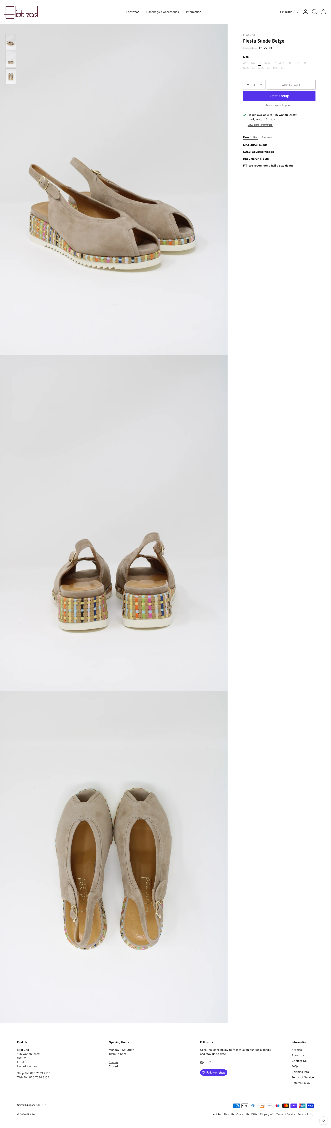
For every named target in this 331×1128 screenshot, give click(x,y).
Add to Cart (291, 84)
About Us (298, 1055)
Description (250, 137)
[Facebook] (202, 1062)
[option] (10, 42)
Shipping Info (300, 1072)
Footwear (132, 12)
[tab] (252, 137)
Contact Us (299, 1060)
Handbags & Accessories (162, 12)
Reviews (267, 137)
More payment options (279, 105)
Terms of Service (303, 1077)
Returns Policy (301, 1083)
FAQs (295, 1066)
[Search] (314, 12)
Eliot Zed (249, 35)
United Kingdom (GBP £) (30, 1105)
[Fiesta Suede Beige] (10, 42)
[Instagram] (209, 1062)
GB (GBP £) (287, 12)
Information (193, 12)
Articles (297, 1049)
